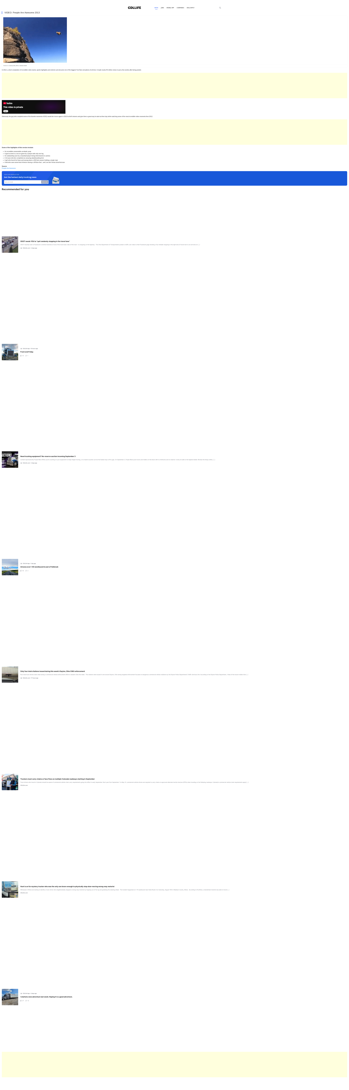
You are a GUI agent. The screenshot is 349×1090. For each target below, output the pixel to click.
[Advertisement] (56, 85)
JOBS (162, 8)
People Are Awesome (9, 168)
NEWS (156, 8)
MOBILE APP (170, 8)
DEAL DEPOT (190, 8)
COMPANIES (180, 8)
